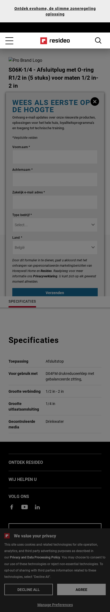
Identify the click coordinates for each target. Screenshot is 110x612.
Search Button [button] (98, 40)
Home (55, 41)
